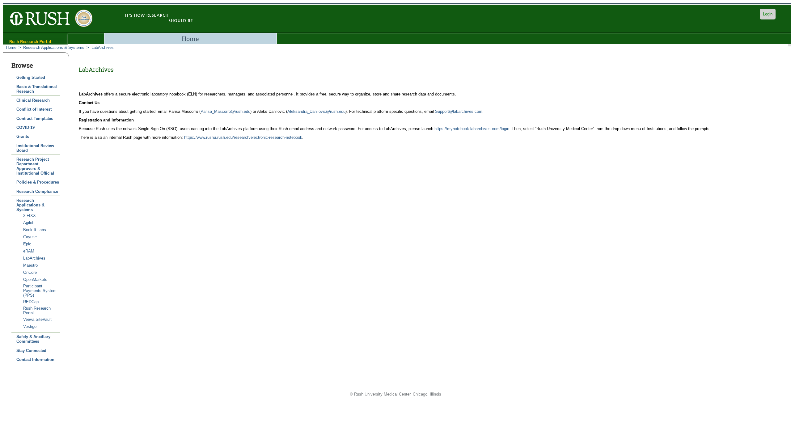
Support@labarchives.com (458, 111)
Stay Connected (31, 350)
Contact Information (35, 359)
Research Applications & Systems (53, 47)
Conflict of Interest (34, 109)
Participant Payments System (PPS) (40, 291)
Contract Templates (34, 118)
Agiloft (29, 222)
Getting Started (30, 77)
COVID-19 (25, 127)
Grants (22, 136)
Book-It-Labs (34, 229)
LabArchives (102, 47)
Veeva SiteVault (37, 319)
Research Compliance (37, 191)
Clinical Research (33, 100)
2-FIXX (29, 215)
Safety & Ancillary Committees (33, 339)
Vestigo (29, 326)
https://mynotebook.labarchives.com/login (471, 128)
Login (767, 14)
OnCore (30, 272)
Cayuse (30, 237)
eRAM (28, 251)
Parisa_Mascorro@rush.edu (225, 111)
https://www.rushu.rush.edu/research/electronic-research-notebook (243, 137)
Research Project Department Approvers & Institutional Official (35, 166)
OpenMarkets (35, 279)
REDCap (31, 301)
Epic (27, 244)
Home (190, 39)
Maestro (30, 265)
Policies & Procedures (37, 182)
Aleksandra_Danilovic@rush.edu (316, 111)
